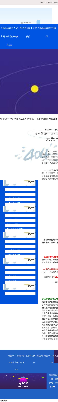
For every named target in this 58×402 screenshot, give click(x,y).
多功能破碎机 (15, 287)
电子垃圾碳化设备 (14, 203)
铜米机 (10, 241)
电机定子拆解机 (13, 250)
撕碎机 (10, 267)
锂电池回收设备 (13, 215)
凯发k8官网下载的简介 (28, 32)
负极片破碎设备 (13, 224)
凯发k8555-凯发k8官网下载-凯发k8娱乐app (9, 36)
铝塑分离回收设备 (14, 255)
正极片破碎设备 (13, 220)
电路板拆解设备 (13, 194)
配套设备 (13, 261)
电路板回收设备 (13, 189)
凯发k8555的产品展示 (47, 32)
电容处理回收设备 (14, 198)
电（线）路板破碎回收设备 (22, 119)
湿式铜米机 (11, 293)
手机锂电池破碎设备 (15, 229)
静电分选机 (11, 281)
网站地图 (4, 401)
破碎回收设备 (15, 235)
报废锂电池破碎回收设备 (47, 119)
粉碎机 (10, 272)
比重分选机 (11, 276)
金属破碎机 (11, 246)
